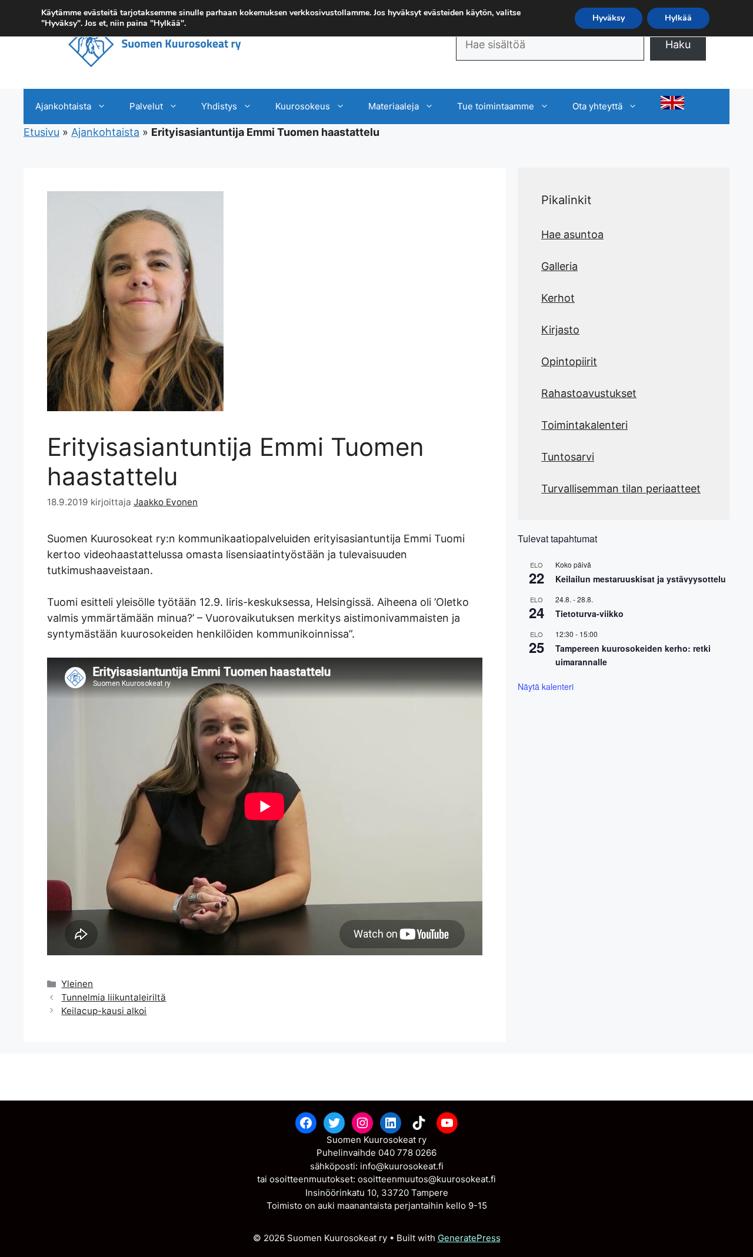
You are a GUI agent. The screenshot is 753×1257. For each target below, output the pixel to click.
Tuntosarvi (567, 457)
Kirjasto (560, 330)
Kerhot (558, 298)
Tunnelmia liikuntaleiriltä (113, 997)
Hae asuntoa (572, 234)
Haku (678, 44)
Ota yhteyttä (597, 106)
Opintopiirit (569, 361)
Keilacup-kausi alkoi (103, 1010)
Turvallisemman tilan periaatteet (621, 488)
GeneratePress (469, 1237)
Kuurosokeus (302, 106)
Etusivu (41, 132)
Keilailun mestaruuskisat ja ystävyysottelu (640, 579)
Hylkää (678, 18)
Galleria (559, 266)
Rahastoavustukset (589, 393)
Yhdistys (219, 106)
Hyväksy (608, 18)
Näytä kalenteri (546, 686)
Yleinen (77, 983)
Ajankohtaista (63, 106)
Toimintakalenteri (584, 425)
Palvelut (146, 106)
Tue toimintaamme (495, 106)
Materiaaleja (393, 106)
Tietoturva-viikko (589, 613)
